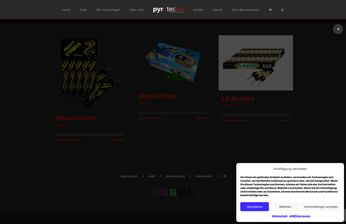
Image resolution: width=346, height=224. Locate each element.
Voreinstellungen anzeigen (321, 206)
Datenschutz (280, 216)
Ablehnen (285, 206)
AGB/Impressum (300, 216)
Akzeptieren (255, 206)
